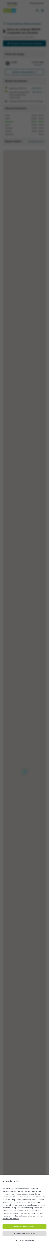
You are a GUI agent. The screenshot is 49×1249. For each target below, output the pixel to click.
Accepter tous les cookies (24, 1226)
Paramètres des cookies (25, 1240)
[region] (24, 1212)
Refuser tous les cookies (24, 1233)
